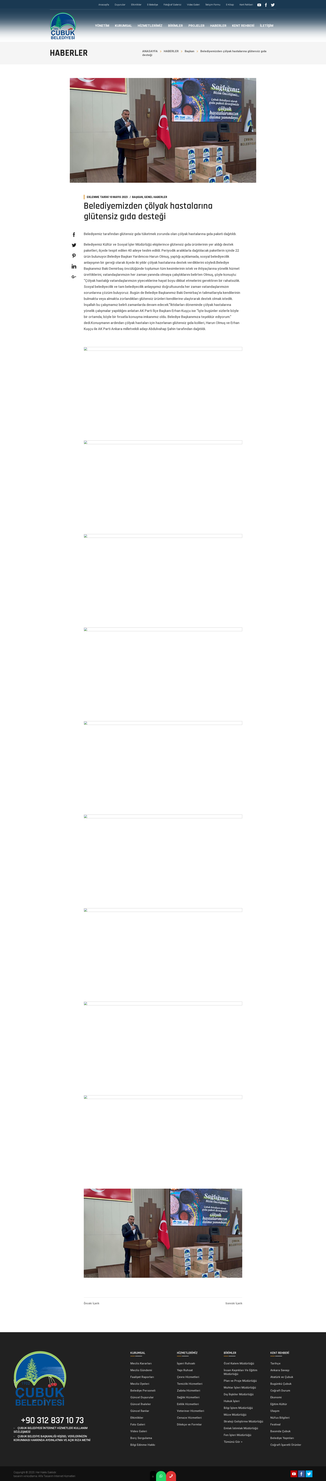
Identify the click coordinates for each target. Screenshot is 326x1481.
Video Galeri (138, 1431)
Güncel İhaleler (140, 1404)
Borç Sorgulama (141, 1438)
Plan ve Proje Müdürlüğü (241, 1380)
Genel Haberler (155, 197)
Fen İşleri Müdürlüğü (237, 1435)
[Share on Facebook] (74, 234)
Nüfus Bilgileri (280, 1417)
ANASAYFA (150, 51)
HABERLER (171, 51)
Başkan (189, 51)
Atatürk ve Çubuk (281, 1377)
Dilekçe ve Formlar (189, 1424)
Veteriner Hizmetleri (190, 1411)
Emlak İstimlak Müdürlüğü (241, 1428)
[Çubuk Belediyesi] (63, 26)
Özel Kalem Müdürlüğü (239, 1363)
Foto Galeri (137, 1424)
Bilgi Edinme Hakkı (142, 1445)
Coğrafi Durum (280, 1390)
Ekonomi (276, 1397)
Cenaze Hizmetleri (189, 1417)
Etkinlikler (136, 1417)
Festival (275, 1424)
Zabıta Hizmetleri (188, 1390)
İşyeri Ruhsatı (186, 1363)
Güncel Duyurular (142, 1397)
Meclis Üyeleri (139, 1383)
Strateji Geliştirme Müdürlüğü (244, 1421)
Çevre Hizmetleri (188, 1377)
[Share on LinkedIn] (74, 266)
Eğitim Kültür (278, 1404)
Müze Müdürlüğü (235, 1414)
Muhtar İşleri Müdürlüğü (240, 1387)
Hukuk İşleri (232, 1401)
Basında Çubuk (280, 1431)
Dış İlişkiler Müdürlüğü (239, 1394)
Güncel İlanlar (139, 1411)
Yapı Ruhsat (185, 1370)
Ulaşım (274, 1411)
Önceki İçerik (91, 1303)
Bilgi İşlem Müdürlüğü (239, 1408)
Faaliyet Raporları (142, 1377)
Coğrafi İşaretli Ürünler (285, 1445)
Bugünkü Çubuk (280, 1383)
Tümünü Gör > (233, 1442)
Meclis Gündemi (141, 1370)
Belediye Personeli (142, 1390)
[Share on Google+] (74, 277)
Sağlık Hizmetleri (188, 1397)
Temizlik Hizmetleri (189, 1383)
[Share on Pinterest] (74, 256)
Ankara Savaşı (279, 1370)
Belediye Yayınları (282, 1438)
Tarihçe (275, 1363)
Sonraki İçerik (233, 1303)
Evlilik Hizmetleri (188, 1404)
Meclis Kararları (141, 1363)
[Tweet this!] (74, 245)
